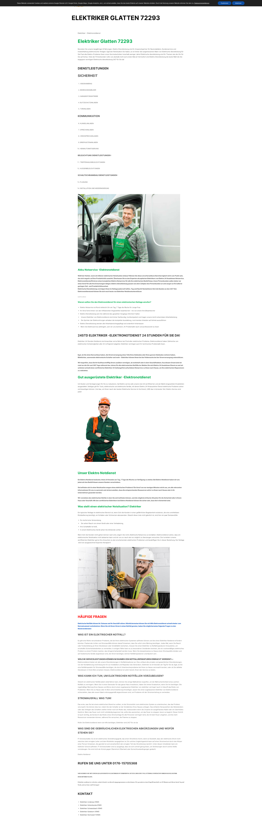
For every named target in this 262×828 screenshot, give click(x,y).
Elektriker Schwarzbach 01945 (91, 808)
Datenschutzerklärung (201, 3)
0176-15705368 (125, 763)
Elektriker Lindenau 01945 (89, 802)
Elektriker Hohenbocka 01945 (91, 805)
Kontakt (85, 794)
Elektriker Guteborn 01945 (89, 812)
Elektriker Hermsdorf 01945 (90, 815)
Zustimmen (224, 3)
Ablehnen (238, 3)
